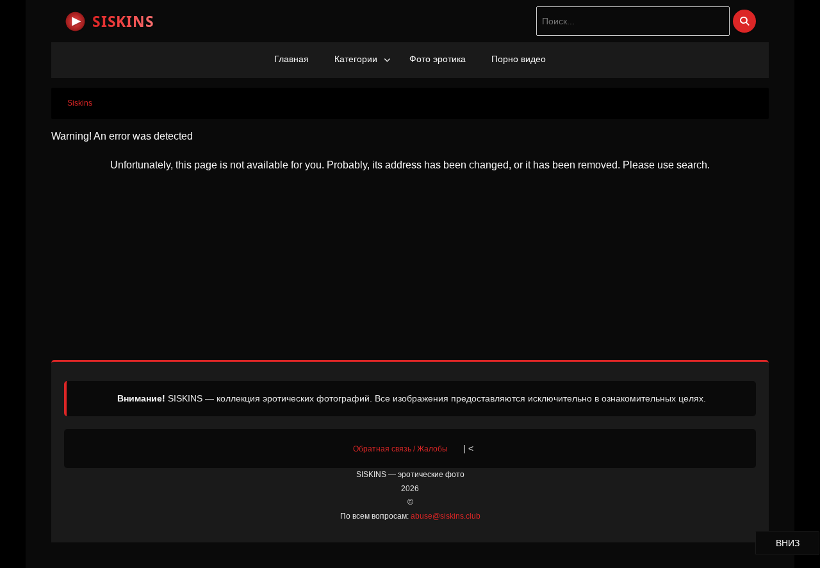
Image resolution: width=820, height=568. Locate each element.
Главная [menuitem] (291, 59)
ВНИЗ (797, 542)
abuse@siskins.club (445, 516)
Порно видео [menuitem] (518, 59)
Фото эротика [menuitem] (437, 59)
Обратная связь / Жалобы (400, 448)
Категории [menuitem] (355, 59)
